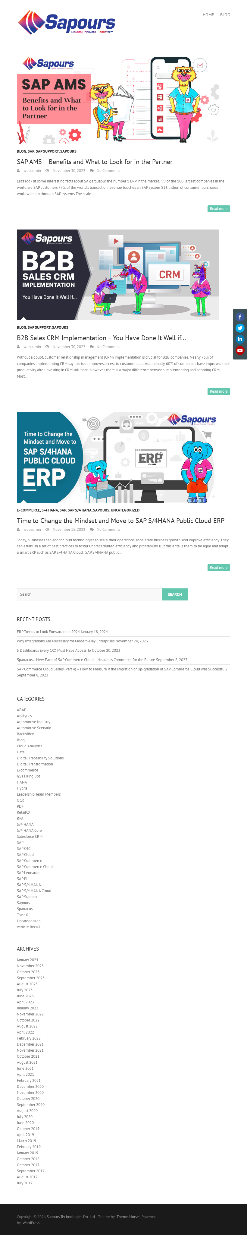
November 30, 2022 (68, 170)
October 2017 (28, 1164)
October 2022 (28, 1020)
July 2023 (25, 990)
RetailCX (23, 812)
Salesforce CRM (29, 836)
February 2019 (29, 1146)
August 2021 (27, 1062)
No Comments (108, 170)
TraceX (22, 914)
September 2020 (31, 1104)
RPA (20, 818)
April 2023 (25, 1002)
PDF (20, 806)
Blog (225, 14)
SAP (31, 151)
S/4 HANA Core (29, 830)
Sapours (68, 151)
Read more (219, 208)
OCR (20, 800)
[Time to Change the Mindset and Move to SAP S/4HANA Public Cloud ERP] (123, 457)
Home (208, 14)
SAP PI (22, 878)
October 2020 (28, 1098)
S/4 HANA (50, 510)
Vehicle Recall (28, 926)
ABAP (21, 709)
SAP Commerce (29, 860)
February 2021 (29, 1080)
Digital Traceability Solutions (40, 758)
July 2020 (25, 1116)
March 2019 (26, 1140)
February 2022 (29, 1038)
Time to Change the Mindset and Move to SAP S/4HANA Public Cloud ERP (120, 520)
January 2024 (27, 959)
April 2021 (25, 1074)
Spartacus (25, 908)
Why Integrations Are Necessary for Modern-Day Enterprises (65, 641)
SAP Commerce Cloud (35, 866)
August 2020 (27, 1110)
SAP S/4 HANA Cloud (34, 890)
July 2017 (25, 1183)
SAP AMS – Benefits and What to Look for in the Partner (94, 161)
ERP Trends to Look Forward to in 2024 (48, 631)
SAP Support (47, 151)
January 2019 (27, 1152)
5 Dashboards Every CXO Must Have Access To (54, 650)
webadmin (32, 170)
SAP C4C (23, 848)
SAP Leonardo (28, 872)
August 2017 (27, 1177)
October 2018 (28, 1158)
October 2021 (28, 1056)
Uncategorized (125, 510)
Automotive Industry (33, 721)
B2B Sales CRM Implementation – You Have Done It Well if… (101, 338)
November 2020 (30, 1092)
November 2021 (30, 1050)
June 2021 (25, 1068)
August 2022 (27, 1026)
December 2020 (30, 1086)
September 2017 (31, 1170)
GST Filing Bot (28, 776)
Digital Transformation (35, 764)
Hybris (22, 788)
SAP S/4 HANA (80, 510)
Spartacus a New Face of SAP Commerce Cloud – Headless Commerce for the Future (86, 659)
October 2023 (28, 971)
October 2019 (28, 1128)
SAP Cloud (25, 854)
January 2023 (27, 1008)
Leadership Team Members (39, 794)
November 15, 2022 (68, 529)
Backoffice (25, 733)
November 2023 (30, 965)
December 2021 (30, 1044)
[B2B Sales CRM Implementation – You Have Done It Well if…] (123, 275)
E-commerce (28, 510)
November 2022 (30, 1014)
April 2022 (25, 1032)
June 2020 (25, 1122)
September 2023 (31, 977)
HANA (22, 782)
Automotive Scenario (34, 727)
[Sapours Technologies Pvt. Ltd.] (67, 22)
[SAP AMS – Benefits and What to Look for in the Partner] (123, 98)
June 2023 (25, 996)
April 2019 (25, 1134)
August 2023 (27, 983)
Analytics (24, 715)
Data (20, 752)
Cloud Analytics (29, 746)
